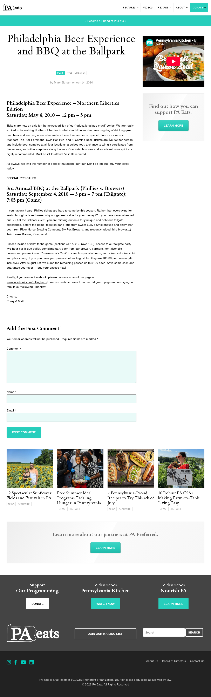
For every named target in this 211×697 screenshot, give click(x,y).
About (180, 7)
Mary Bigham (62, 82)
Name (11, 392)
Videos (148, 7)
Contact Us (197, 661)
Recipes (163, 7)
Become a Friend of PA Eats (105, 20)
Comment (14, 348)
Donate (197, 7)
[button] (137, 7)
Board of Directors (174, 661)
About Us (152, 661)
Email (11, 410)
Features (129, 7)
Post (60, 72)
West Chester (76, 72)
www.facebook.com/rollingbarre (27, 282)
